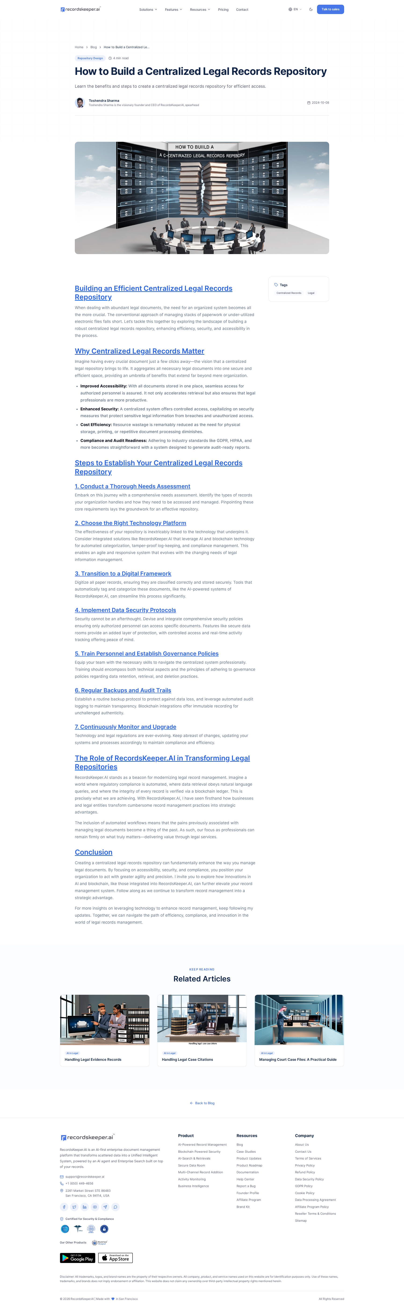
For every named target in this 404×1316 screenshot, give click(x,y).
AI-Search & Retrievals (194, 1158)
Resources (198, 9)
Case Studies (246, 1151)
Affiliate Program (249, 1200)
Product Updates (249, 1158)
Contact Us (303, 1151)
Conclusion (93, 852)
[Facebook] (64, 1207)
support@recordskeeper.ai (84, 1176)
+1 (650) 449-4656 (79, 1183)
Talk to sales (330, 9)
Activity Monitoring (192, 1179)
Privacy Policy (305, 1165)
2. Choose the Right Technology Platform (130, 523)
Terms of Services (308, 1158)
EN (296, 9)
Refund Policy (305, 1172)
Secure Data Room (191, 1165)
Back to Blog (205, 1103)
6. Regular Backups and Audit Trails (123, 690)
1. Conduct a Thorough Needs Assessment (132, 486)
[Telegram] (105, 1207)
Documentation (248, 1172)
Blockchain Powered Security (199, 1151)
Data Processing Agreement (315, 1200)
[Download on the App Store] (115, 1258)
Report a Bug (246, 1186)
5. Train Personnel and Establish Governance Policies (147, 653)
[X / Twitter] (74, 1207)
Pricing (223, 9)
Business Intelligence (193, 1186)
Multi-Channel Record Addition (200, 1172)
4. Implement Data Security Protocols (125, 610)
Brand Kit (243, 1207)
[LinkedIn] (84, 1207)
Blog (93, 47)
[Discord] (115, 1207)
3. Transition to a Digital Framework (123, 573)
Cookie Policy (304, 1193)
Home (79, 47)
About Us (302, 1144)
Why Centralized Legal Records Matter (139, 351)
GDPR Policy (304, 1186)
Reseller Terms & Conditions (315, 1213)
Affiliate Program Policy (312, 1207)
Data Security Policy (309, 1179)
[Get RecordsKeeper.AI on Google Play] (77, 1258)
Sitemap (301, 1220)
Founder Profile (248, 1193)
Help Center (245, 1179)
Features (171, 9)
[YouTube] (95, 1207)
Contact (242, 9)
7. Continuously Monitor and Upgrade (125, 726)
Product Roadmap (249, 1165)
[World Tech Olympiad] (99, 1242)
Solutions (146, 9)
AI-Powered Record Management (202, 1144)
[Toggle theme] (311, 9)
